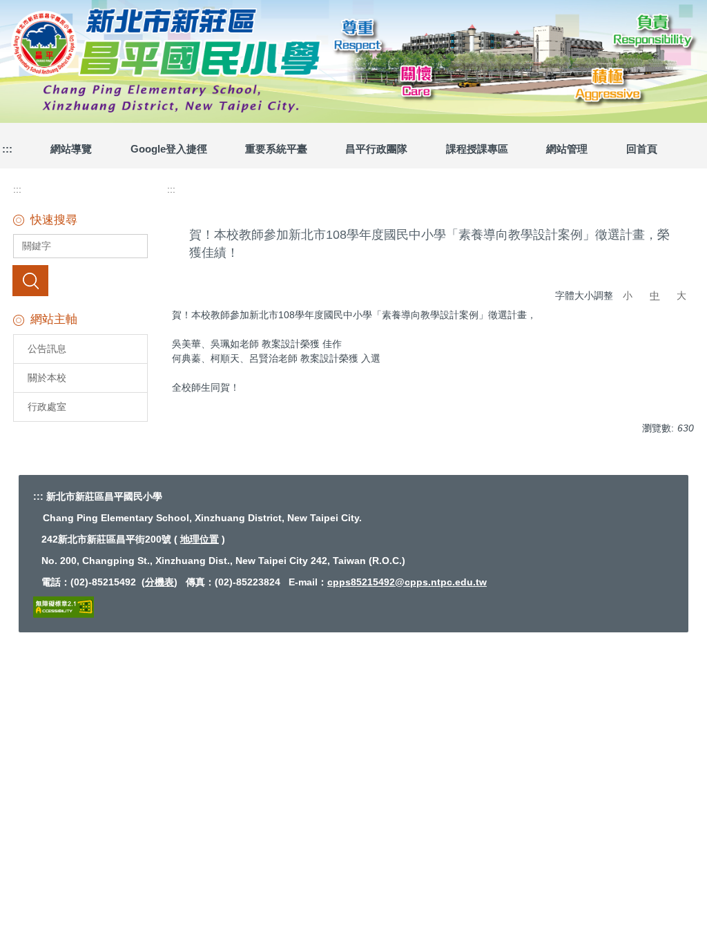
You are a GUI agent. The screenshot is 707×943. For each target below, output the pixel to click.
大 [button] (681, 295)
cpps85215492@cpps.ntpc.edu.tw (407, 581)
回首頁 (641, 149)
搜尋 (30, 280)
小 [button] (627, 295)
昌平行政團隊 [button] (376, 149)
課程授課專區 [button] (477, 149)
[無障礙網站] (63, 606)
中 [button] (654, 295)
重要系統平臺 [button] (276, 149)
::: (17, 189)
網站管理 (567, 149)
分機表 (159, 581)
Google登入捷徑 (168, 149)
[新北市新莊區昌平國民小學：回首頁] (353, 59)
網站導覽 (71, 149)
